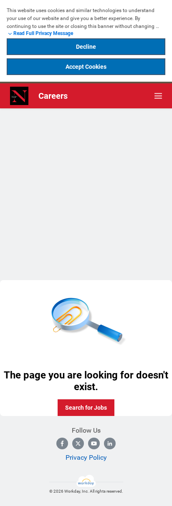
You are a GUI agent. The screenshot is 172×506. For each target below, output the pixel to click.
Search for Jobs (86, 407)
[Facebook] (62, 443)
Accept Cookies (86, 66)
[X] (78, 443)
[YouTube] (94, 443)
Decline (86, 46)
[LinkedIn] (110, 443)
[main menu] (158, 95)
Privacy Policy (86, 457)
